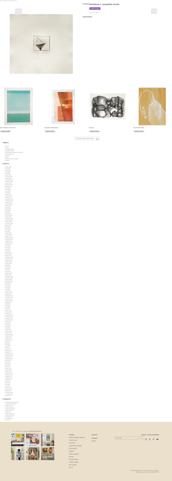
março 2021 (8, 271)
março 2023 (8, 233)
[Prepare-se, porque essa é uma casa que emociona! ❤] (32, 454)
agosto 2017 (8, 341)
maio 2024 (7, 210)
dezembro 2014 (9, 392)
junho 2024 (8, 209)
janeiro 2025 (8, 197)
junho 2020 (8, 286)
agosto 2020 (8, 283)
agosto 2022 (8, 244)
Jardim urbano (8, 413)
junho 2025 (8, 189)
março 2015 (8, 387)
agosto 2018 (8, 321)
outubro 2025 (8, 183)
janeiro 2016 (8, 371)
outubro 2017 (8, 337)
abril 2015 (7, 386)
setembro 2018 (9, 320)
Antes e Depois (9, 409)
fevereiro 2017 (8, 350)
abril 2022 (7, 251)
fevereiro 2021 (8, 273)
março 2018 (8, 329)
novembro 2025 (9, 181)
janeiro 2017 (8, 352)
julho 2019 (7, 304)
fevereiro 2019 (8, 312)
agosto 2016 (8, 360)
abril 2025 (7, 193)
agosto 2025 (8, 186)
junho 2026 (8, 170)
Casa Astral (8, 417)
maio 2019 (7, 307)
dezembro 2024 (9, 199)
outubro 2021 (8, 260)
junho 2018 (8, 325)
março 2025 (8, 194)
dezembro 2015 (9, 373)
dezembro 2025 (9, 180)
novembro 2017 (9, 336)
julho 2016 (7, 362)
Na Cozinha (8, 418)
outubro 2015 (8, 376)
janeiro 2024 (8, 217)
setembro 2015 (9, 378)
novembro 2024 (9, 201)
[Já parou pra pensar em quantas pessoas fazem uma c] (17, 454)
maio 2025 (7, 191)
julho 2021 (7, 265)
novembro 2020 (9, 278)
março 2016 (8, 368)
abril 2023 (7, 231)
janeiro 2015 (8, 391)
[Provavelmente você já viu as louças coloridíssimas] (17, 440)
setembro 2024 (9, 204)
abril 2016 (7, 366)
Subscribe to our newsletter (11, 159)
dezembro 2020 (9, 276)
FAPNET (157, 472)
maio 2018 (7, 326)
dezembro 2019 (9, 296)
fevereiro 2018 (8, 331)
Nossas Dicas (8, 415)
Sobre (6, 157)
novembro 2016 (9, 355)
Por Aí (6, 420)
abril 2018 (7, 328)
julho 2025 (7, 188)
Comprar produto (5, 131)
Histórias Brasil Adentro (10, 402)
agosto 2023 (8, 225)
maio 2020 (7, 288)
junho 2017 (8, 344)
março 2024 (8, 214)
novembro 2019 (9, 297)
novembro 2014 (9, 394)
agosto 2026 (8, 167)
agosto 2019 (8, 302)
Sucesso (7, 160)
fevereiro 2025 (8, 196)
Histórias (7, 405)
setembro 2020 (9, 281)
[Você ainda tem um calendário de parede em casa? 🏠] (47, 454)
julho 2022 (7, 246)
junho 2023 (8, 228)
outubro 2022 (8, 241)
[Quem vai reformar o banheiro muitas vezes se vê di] (47, 440)
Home (6, 147)
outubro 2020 (8, 280)
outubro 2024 (8, 202)
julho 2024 (7, 207)
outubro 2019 (8, 299)
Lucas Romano (145, 472)
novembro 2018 (9, 317)
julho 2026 (7, 168)
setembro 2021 (9, 262)
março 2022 (8, 252)
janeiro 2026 (8, 178)
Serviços (7, 155)
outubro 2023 (8, 222)
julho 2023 (7, 226)
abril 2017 (7, 347)
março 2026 (8, 175)
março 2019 (8, 310)
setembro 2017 (9, 339)
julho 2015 (7, 381)
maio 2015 (7, 384)
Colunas (7, 146)
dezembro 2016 (9, 354)
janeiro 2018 (8, 333)
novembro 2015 (9, 375)
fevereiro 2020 (8, 292)
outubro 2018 (8, 318)
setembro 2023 (9, 223)
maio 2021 (7, 268)
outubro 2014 (8, 395)
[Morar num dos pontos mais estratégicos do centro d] (32, 440)
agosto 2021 (8, 263)
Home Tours (8, 407)
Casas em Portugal (9, 404)
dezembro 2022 (9, 238)
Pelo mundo (8, 410)
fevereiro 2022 (8, 254)
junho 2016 (8, 363)
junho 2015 (8, 383)
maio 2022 (7, 249)
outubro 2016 (8, 357)
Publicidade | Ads (9, 154)
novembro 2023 (9, 220)
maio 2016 (7, 365)
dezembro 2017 (9, 334)
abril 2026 (7, 173)
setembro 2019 (9, 300)
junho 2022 (8, 247)
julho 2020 (7, 284)
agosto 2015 (8, 379)
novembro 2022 (9, 239)
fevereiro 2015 (8, 389)
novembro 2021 (9, 259)
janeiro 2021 (8, 275)
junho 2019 (8, 305)
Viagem (7, 412)
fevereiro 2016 (8, 370)
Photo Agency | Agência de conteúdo (14, 152)
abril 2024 (7, 212)
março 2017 (8, 349)
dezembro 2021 (9, 257)
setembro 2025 (9, 185)
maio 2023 (7, 230)
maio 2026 (7, 172)
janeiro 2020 (8, 294)
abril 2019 (7, 309)
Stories (71, 457)
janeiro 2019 (8, 313)
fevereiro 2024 (8, 215)
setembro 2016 (9, 358)
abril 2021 (7, 270)
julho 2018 (7, 323)
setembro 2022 (9, 242)
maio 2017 (7, 346)
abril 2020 (7, 289)
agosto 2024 (8, 205)
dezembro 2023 (9, 218)
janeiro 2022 (8, 255)
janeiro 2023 (8, 236)
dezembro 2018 (9, 315)
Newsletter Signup (9, 149)
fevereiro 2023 (8, 234)
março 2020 (8, 291)
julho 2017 (7, 342)
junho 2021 (8, 267)
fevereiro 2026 (8, 176)
